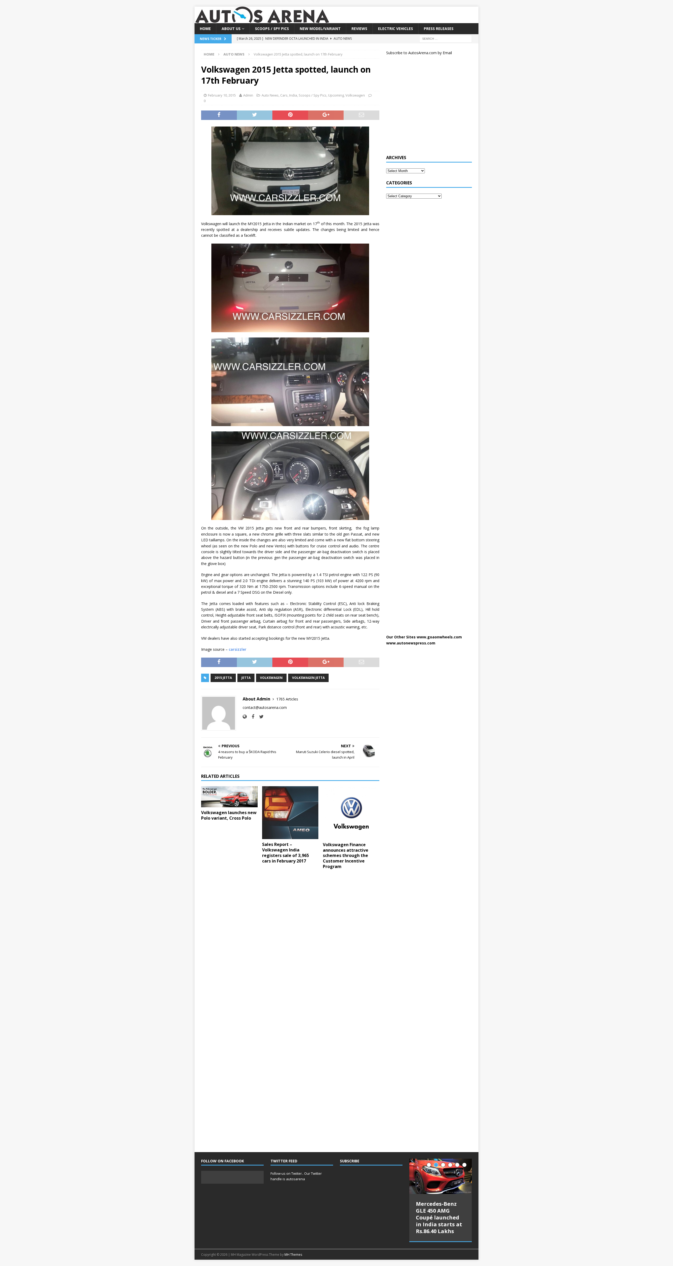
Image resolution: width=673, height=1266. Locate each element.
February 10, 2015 (222, 95)
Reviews (359, 28)
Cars (284, 95)
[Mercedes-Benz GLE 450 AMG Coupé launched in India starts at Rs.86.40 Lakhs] (440, 1176)
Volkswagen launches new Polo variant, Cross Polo (229, 815)
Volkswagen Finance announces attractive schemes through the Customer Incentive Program (345, 855)
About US (231, 28)
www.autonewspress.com (410, 642)
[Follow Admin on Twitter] (259, 716)
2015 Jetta (223, 677)
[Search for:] (445, 38)
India (293, 95)
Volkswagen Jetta (308, 677)
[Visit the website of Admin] (245, 716)
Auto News (270, 95)
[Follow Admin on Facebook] (251, 716)
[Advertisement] (425, 107)
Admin (248, 95)
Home (205, 28)
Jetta (246, 677)
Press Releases (438, 28)
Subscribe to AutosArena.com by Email (419, 52)
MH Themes (293, 1254)
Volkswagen (355, 95)
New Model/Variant (320, 28)
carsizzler (237, 649)
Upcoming (336, 95)
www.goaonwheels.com (439, 636)
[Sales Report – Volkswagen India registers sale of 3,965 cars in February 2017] (290, 812)
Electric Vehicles (395, 28)
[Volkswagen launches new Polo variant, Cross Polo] (229, 796)
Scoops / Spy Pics (272, 28)
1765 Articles (287, 699)
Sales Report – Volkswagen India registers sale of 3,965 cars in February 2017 (285, 852)
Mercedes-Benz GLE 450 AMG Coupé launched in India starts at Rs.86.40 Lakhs (439, 1217)
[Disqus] (290, 941)
